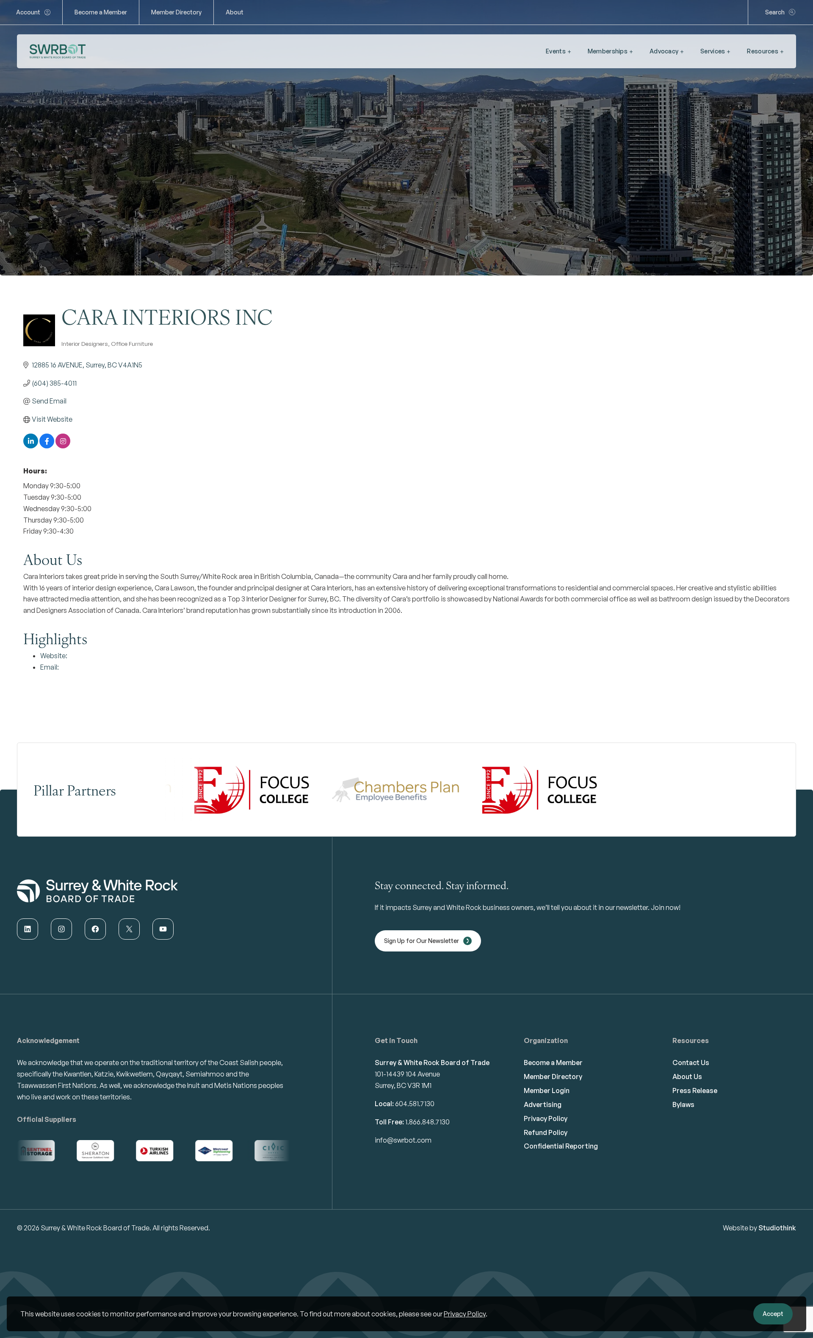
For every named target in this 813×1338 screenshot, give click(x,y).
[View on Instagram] (62, 446)
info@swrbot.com (403, 1140)
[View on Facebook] (46, 446)
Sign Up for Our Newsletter (421, 940)
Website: (53, 655)
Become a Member (101, 12)
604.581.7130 (414, 1103)
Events (556, 51)
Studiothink (777, 1228)
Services (712, 51)
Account (28, 12)
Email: (49, 667)
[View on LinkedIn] (30, 446)
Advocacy (664, 51)
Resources (762, 51)
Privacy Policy (465, 1314)
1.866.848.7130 (427, 1122)
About (234, 12)
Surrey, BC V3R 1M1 (403, 1085)
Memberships (608, 51)
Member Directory (176, 12)
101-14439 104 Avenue (407, 1074)
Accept (773, 1313)
